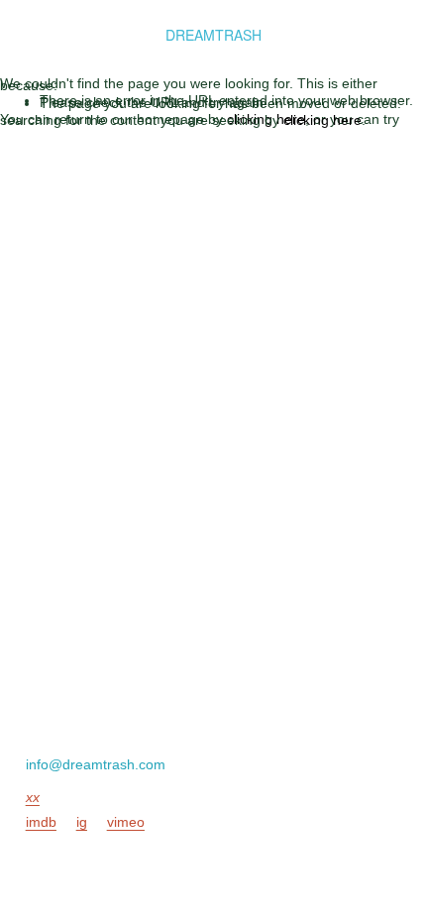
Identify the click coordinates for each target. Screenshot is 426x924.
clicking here (266, 119)
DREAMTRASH (213, 35)
